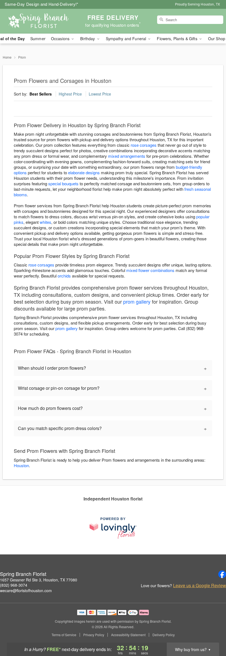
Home (7, 57)
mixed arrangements (126, 156)
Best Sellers (40, 94)
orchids (64, 276)
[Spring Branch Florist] (38, 21)
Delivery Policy (163, 634)
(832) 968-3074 (13, 585)
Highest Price (70, 94)
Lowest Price (100, 94)
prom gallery (136, 301)
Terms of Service (64, 634)
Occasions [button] (61, 38)
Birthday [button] (88, 38)
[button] (211, 632)
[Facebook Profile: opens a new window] (222, 574)
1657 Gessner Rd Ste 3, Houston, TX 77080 (38, 579)
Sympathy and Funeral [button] (126, 38)
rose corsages (144, 145)
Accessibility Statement (128, 634)
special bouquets (63, 183)
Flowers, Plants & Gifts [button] (177, 38)
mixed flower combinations (150, 270)
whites (45, 222)
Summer (37, 38)
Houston (21, 465)
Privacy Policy (93, 634)
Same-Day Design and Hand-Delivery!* (42, 4)
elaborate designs (84, 172)
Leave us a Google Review (199, 585)
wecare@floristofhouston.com (26, 590)
